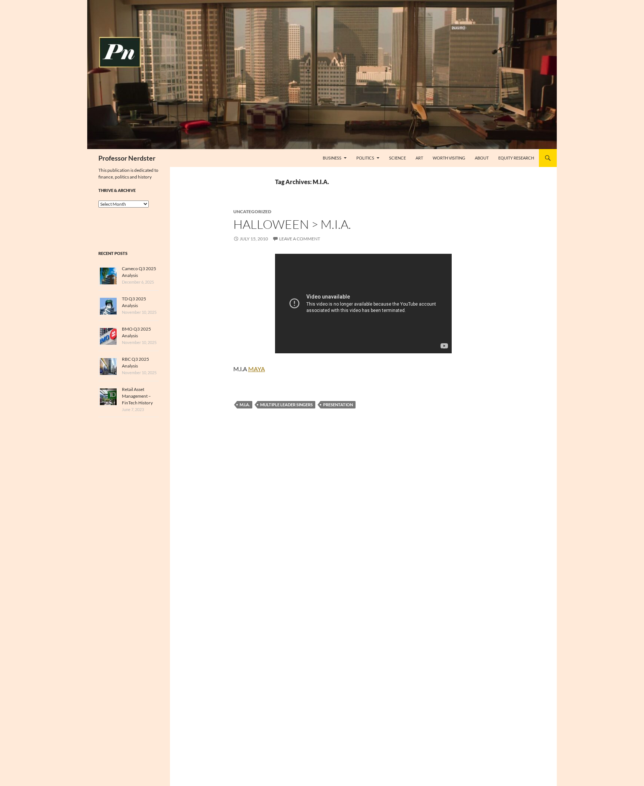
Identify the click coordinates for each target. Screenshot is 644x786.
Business (332, 157)
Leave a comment (299, 239)
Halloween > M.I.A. (292, 224)
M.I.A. (245, 404)
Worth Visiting (449, 157)
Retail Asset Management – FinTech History (137, 395)
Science (397, 157)
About (482, 157)
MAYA (256, 368)
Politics (365, 157)
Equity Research (516, 157)
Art (419, 157)
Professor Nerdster (126, 158)
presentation (338, 404)
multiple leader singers (286, 404)
